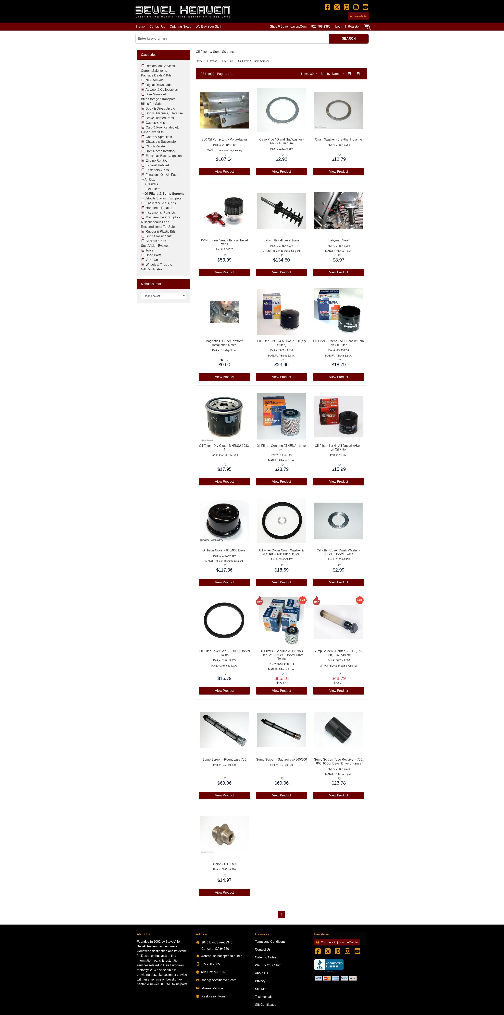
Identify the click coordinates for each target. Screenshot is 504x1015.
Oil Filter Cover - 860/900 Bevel (224, 550)
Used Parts (153, 255)
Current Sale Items (154, 70)
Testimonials (263, 996)
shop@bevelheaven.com (288, 26)
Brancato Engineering (230, 150)
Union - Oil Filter (224, 864)
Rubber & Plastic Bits (160, 231)
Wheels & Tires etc (159, 264)
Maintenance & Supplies (163, 217)
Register (354, 26)
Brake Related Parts (160, 118)
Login (339, 26)
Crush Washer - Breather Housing (338, 139)
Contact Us (157, 26)
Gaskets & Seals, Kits (161, 203)
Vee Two (152, 260)
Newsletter (361, 16)
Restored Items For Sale (158, 226)
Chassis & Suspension (162, 141)
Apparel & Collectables (161, 89)
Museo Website (212, 988)
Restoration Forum (214, 996)
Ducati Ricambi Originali (286, 251)
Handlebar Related (159, 208)
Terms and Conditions (270, 941)
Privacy (260, 981)
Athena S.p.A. (344, 251)
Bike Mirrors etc (156, 94)
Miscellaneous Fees (155, 222)
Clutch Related (156, 146)
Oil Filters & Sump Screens (164, 193)
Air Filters (151, 184)
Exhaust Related (157, 165)
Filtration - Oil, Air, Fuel (161, 174)
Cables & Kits (155, 122)
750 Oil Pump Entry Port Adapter (224, 139)
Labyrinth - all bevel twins (281, 240)
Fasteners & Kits (157, 170)
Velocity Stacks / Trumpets (163, 198)
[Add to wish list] (225, 154)
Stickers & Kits (156, 241)
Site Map (261, 989)
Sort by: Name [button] (331, 73)
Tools (149, 250)
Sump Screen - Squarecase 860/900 (281, 759)
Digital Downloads (158, 85)
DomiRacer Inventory (160, 151)
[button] (349, 74)
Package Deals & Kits (156, 75)
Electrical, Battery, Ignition (164, 155)
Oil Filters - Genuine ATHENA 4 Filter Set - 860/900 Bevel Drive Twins (281, 654)
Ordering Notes (180, 26)
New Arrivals (154, 80)
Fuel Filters (152, 189)
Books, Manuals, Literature (164, 113)
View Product (224, 171)
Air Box (150, 179)
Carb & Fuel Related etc (162, 127)
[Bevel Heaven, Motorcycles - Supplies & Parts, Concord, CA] (329, 966)
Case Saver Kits (152, 132)
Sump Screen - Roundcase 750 (224, 759)
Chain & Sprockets (159, 137)
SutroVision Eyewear (155, 245)
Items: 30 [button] (307, 73)
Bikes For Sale (151, 103)
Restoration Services (160, 66)
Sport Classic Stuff (158, 236)
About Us (261, 973)
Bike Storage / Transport (158, 99)
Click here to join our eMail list (339, 942)
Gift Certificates (151, 269)
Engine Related (157, 160)
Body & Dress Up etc (160, 108)
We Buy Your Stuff (208, 26)
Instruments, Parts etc (161, 212)
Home (140, 26)
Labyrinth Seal (338, 240)
